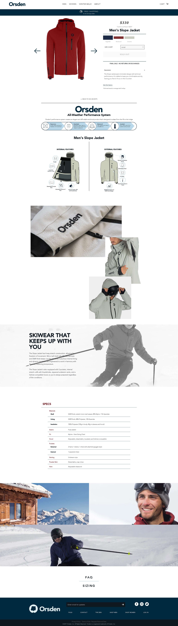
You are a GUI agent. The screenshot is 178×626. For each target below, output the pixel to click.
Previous (37, 51)
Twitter (147, 604)
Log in (146, 612)
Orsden (44, 608)
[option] (65, 49)
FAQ (89, 577)
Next (94, 51)
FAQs (70, 612)
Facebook (136, 604)
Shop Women (130, 612)
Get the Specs (107, 85)
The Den (98, 612)
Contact (83, 612)
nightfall (108, 41)
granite (129, 41)
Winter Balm (85, 4)
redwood (118, 41)
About (97, 4)
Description (107, 70)
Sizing (89, 586)
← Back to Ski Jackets (89, 99)
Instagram (142, 604)
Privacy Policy (76, 621)
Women (72, 4)
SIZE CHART (109, 47)
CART (164, 4)
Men (64, 4)
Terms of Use (86, 621)
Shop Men (113, 612)
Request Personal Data (98, 621)
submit (123, 604)
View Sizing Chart (79, 434)
